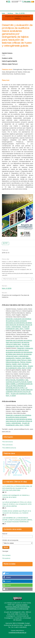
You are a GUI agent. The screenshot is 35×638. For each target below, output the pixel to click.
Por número (6, 555)
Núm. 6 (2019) (20, 13)
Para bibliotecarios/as (9, 448)
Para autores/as (7, 445)
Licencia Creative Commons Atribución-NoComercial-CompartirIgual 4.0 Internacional (17, 607)
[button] (17, 573)
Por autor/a (6, 558)
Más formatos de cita (10, 279)
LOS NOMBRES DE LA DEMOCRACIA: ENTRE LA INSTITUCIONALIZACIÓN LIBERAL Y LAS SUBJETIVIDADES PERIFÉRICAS (17, 520)
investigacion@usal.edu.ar (17, 632)
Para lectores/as (7, 442)
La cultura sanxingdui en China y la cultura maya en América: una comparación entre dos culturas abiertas (17, 504)
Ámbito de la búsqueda (10, 540)
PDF (6, 243)
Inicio (3, 13)
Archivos (10, 13)
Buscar (4, 534)
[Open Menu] (2, 2)
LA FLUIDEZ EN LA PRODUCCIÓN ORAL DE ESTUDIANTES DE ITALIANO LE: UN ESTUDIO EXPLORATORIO (17, 488)
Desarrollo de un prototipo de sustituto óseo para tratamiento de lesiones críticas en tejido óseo (19, 342)
